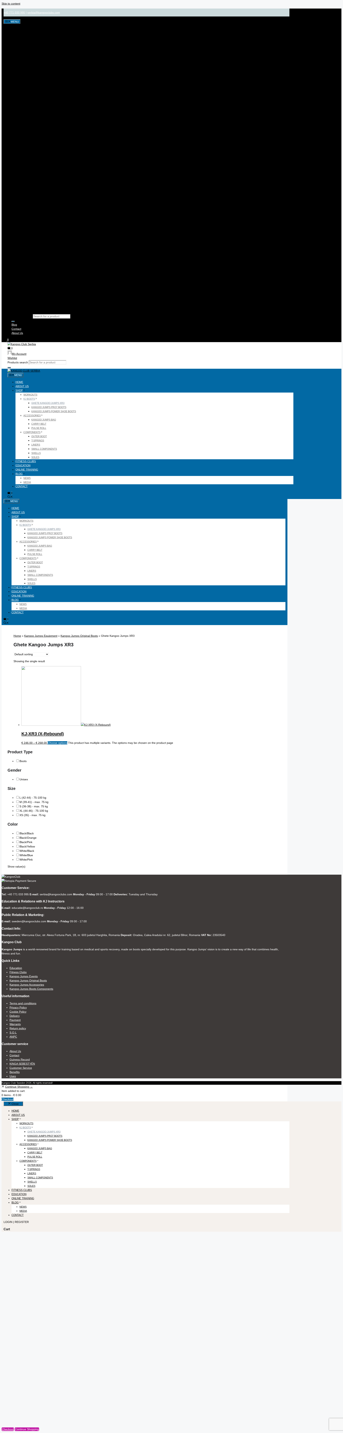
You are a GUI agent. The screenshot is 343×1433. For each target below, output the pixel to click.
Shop (19, 390)
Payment (15, 1020)
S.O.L (13, 1032)
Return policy (18, 1028)
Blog (14, 324)
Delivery (15, 1015)
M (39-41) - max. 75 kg (33, 802)
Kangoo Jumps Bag (43, 419)
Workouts (30, 394)
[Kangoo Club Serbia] (24, 370)
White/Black (26, 850)
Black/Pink (25, 842)
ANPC (13, 1036)
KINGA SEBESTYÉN (22, 1063)
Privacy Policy (18, 1007)
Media (27, 482)
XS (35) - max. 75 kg (32, 815)
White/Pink (26, 859)
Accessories (32, 415)
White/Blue (26, 855)
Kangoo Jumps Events (24, 976)
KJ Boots (29, 399)
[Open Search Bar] (10, 497)
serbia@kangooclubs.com (43, 12)
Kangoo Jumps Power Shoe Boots (53, 411)
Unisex (23, 779)
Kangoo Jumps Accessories (27, 984)
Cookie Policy (18, 1011)
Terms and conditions (23, 1003)
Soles (35, 457)
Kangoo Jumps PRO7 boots (48, 407)
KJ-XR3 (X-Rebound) (42, 733)
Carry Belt (38, 424)
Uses (13, 1076)
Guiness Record (20, 1059)
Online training (26, 469)
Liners (35, 444)
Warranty (15, 1024)
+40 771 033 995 (14, 12)
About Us (17, 333)
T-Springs (37, 440)
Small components (44, 449)
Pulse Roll (38, 428)
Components (31, 432)
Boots (23, 761)
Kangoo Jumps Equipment (40, 635)
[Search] (13, 321)
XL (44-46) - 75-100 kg (33, 810)
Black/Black (26, 833)
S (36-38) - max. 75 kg (33, 806)
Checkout (7, 1099)
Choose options (57, 742)
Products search (22, 316)
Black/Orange (28, 837)
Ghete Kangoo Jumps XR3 (48, 403)
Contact (16, 328)
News (27, 478)
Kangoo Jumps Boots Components (31, 988)
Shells (36, 453)
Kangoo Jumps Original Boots (79, 635)
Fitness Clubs (25, 461)
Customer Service (21, 1067)
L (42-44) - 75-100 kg (32, 797)
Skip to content (11, 3)
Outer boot (39, 436)
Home (19, 382)
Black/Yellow (27, 846)
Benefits (15, 1072)
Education (22, 465)
